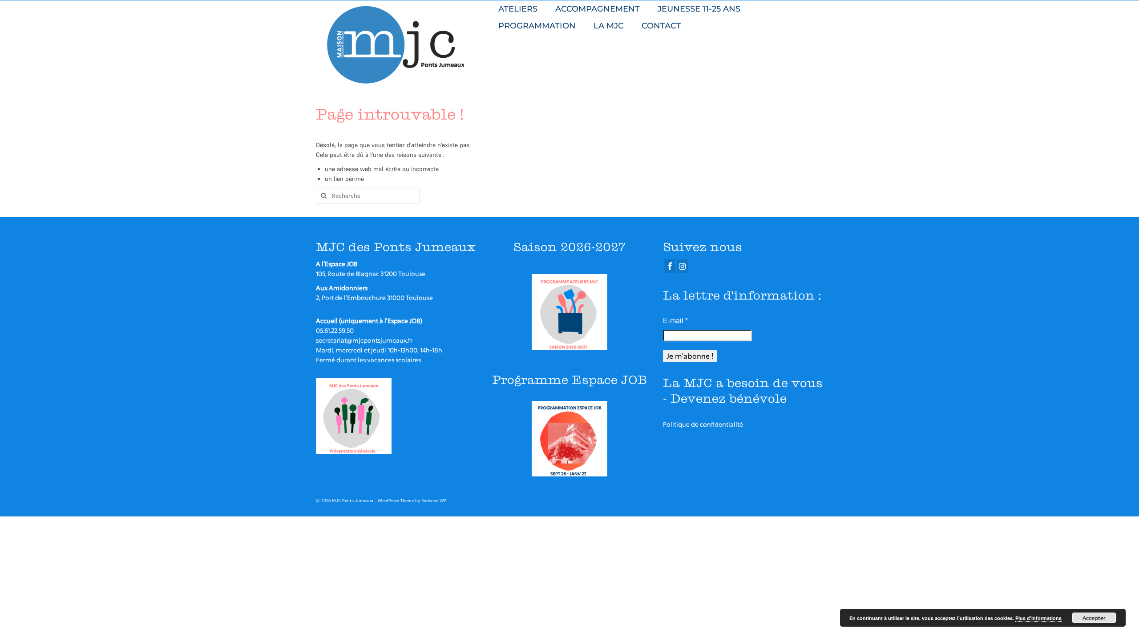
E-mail (675, 320)
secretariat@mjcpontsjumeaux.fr (364, 340)
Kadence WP (434, 501)
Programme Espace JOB (569, 380)
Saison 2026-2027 (569, 247)
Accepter (1094, 617)
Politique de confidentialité (703, 424)
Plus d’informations (1038, 618)
